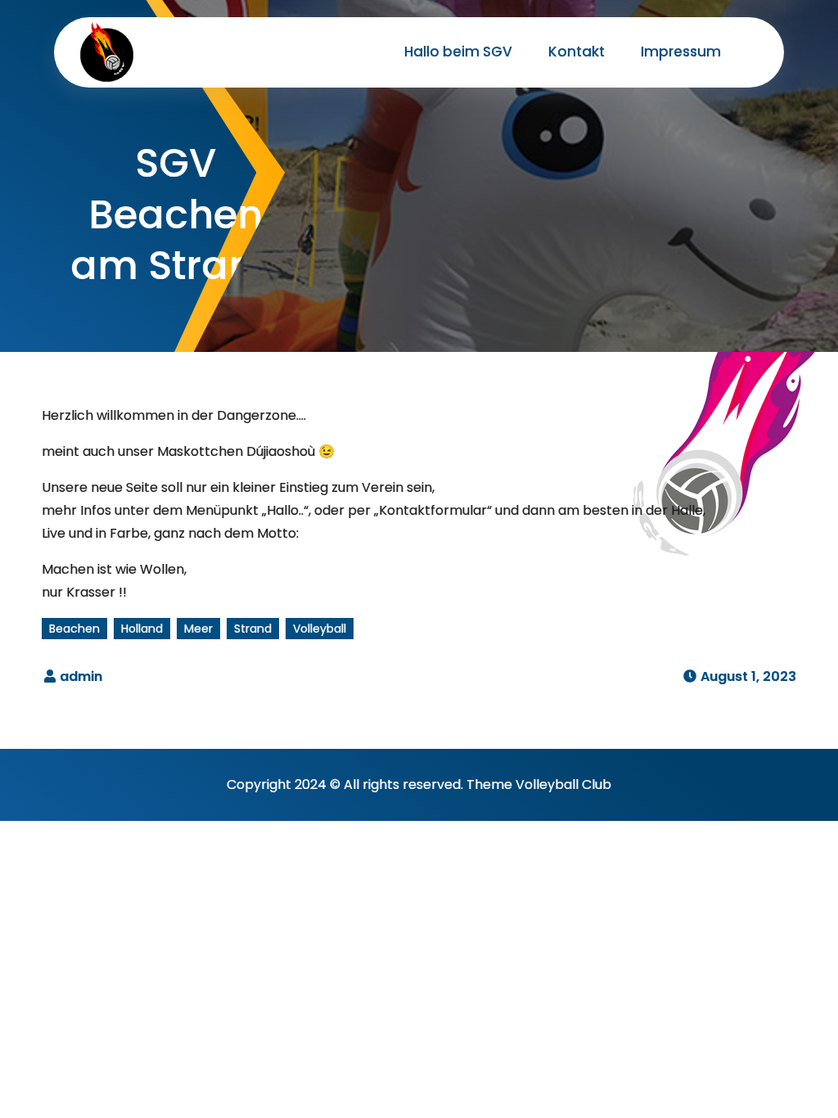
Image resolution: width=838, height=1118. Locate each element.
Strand (253, 628)
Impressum (681, 51)
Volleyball (319, 628)
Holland (142, 628)
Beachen (74, 628)
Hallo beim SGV (458, 51)
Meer (198, 628)
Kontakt (576, 51)
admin (81, 676)
